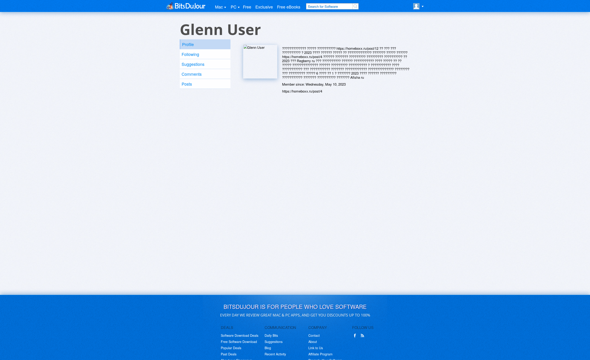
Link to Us (315, 347)
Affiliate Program (320, 354)
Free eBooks (288, 7)
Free (247, 7)
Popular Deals (231, 347)
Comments (192, 74)
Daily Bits (271, 335)
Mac (219, 7)
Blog (268, 347)
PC (233, 7)
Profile (188, 44)
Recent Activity (275, 354)
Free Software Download (239, 341)
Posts (187, 84)
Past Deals (228, 354)
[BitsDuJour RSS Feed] (363, 336)
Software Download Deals (239, 335)
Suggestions (193, 64)
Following (190, 54)
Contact (314, 335)
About (312, 341)
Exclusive (264, 7)
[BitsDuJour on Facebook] (356, 336)
